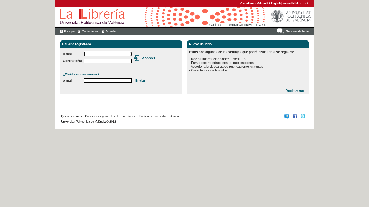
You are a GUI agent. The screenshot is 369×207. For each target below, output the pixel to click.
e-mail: (68, 54)
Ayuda (174, 116)
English (276, 3)
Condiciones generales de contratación (110, 116)
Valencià (262, 3)
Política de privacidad (153, 116)
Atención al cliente (297, 31)
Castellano (247, 3)
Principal (69, 31)
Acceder (110, 31)
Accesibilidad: (293, 3)
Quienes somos (71, 116)
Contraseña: (72, 61)
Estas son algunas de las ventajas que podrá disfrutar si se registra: (241, 52)
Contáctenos (90, 31)
